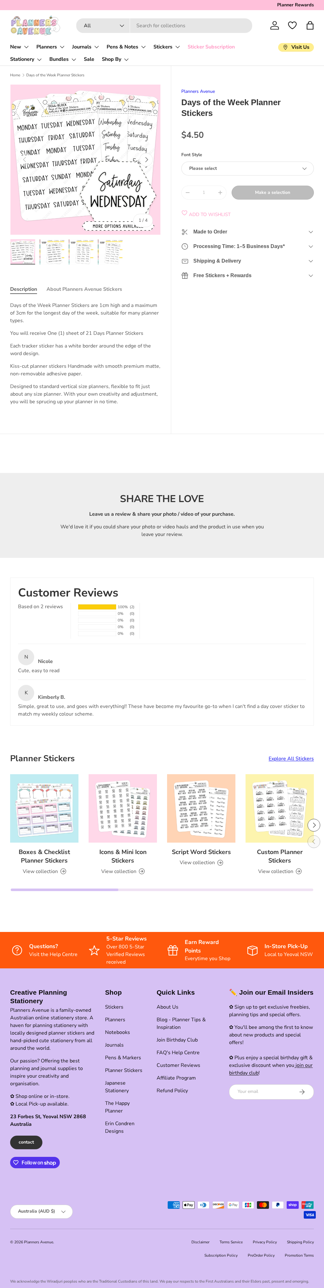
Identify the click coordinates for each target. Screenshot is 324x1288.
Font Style (191, 155)
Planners (46, 46)
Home (15, 75)
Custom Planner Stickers (280, 856)
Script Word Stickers (201, 852)
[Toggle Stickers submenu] (177, 47)
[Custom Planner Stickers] (280, 808)
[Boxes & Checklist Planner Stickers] (44, 808)
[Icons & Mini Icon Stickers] (123, 808)
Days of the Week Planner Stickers (55, 75)
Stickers (162, 46)
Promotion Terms (299, 1255)
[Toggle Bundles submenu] (74, 59)
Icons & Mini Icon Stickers (122, 856)
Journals (81, 46)
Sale (89, 59)
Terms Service (231, 1242)
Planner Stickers (123, 1070)
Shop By (111, 59)
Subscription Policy (221, 1255)
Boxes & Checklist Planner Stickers (44, 856)
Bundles (59, 59)
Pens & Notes (122, 46)
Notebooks (117, 1032)
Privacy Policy (265, 1242)
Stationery (22, 59)
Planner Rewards (295, 5)
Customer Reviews (178, 1065)
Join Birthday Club (177, 1039)
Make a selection (272, 192)
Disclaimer (200, 1242)
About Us (167, 1007)
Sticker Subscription (211, 46)
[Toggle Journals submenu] (96, 47)
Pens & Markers (123, 1057)
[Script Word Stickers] (201, 808)
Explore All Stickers (291, 758)
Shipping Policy (300, 1242)
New (15, 46)
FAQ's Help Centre (178, 1052)
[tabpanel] (85, 353)
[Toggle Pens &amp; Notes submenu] (143, 47)
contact (26, 1142)
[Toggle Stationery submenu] (39, 59)
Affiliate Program (176, 1077)
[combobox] (164, 25)
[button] (310, 25)
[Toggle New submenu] (26, 47)
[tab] (23, 289)
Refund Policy (172, 1090)
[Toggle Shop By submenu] (126, 59)
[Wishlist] (292, 25)
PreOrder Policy (261, 1255)
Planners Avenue (198, 91)
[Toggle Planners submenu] (62, 47)
